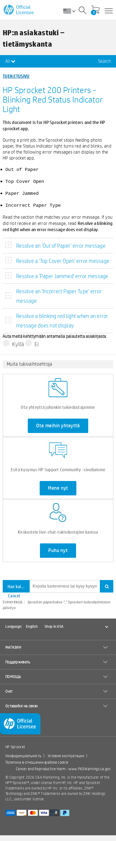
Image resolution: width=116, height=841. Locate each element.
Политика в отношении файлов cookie (36, 762)
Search (104, 61)
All (8, 61)
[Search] (82, 11)
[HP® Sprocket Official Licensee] (19, 10)
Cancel (14, 595)
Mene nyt (58, 488)
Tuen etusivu (16, 76)
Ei (37, 344)
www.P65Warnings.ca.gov (90, 768)
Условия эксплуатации (66, 755)
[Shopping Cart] (95, 10)
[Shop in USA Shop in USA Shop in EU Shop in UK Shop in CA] (71, 10)
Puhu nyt (57, 550)
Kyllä (18, 344)
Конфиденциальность (23, 755)
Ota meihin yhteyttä (58, 425)
